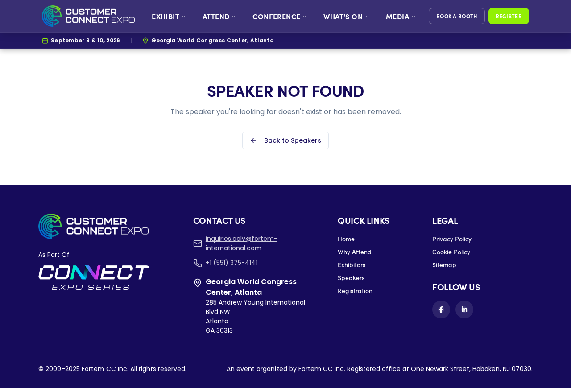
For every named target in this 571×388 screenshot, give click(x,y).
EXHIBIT (165, 16)
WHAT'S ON (343, 16)
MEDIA (397, 16)
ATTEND (216, 16)
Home (346, 239)
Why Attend (355, 252)
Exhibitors (351, 264)
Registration (355, 290)
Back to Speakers (292, 140)
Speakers (351, 277)
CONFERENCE (276, 16)
